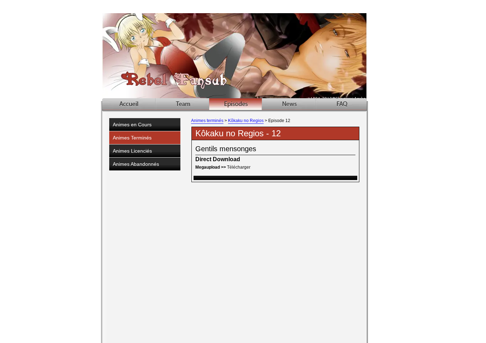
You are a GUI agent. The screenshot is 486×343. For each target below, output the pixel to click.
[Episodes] (235, 104)
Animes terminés (207, 120)
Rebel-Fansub (244, 50)
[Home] (129, 104)
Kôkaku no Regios (246, 120)
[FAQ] (341, 104)
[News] (289, 104)
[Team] (182, 104)
